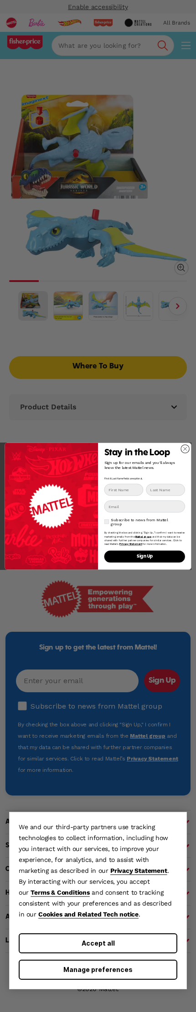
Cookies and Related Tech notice (88, 914)
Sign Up (145, 556)
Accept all (98, 943)
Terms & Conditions (60, 892)
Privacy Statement (138, 870)
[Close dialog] (185, 448)
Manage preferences (98, 969)
